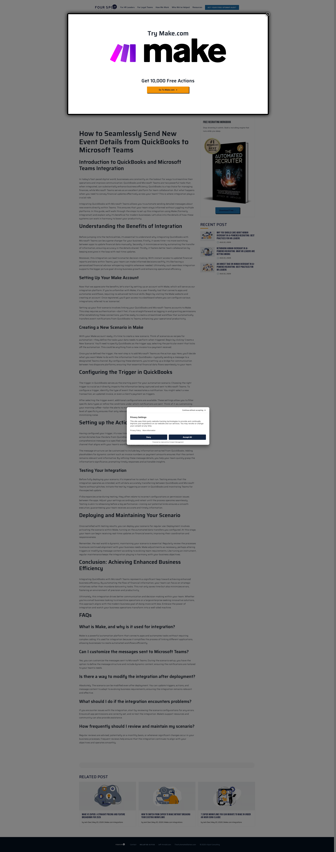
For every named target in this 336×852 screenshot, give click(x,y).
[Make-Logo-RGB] (168, 39)
